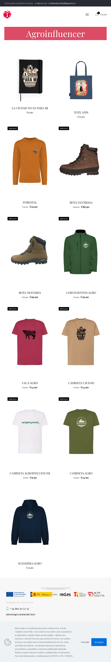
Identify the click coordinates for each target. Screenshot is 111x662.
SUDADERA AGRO (30, 563)
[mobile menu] (87, 14)
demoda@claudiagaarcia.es (63, 3)
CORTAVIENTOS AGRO (81, 293)
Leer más (85, 642)
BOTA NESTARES (30, 293)
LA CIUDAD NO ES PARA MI (30, 108)
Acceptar (99, 642)
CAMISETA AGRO (81, 473)
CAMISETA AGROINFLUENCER (30, 473)
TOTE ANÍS (81, 112)
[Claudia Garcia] (7, 14)
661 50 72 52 (42, 3)
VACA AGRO (30, 383)
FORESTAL (30, 202)
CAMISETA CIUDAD (81, 383)
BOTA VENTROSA (81, 202)
